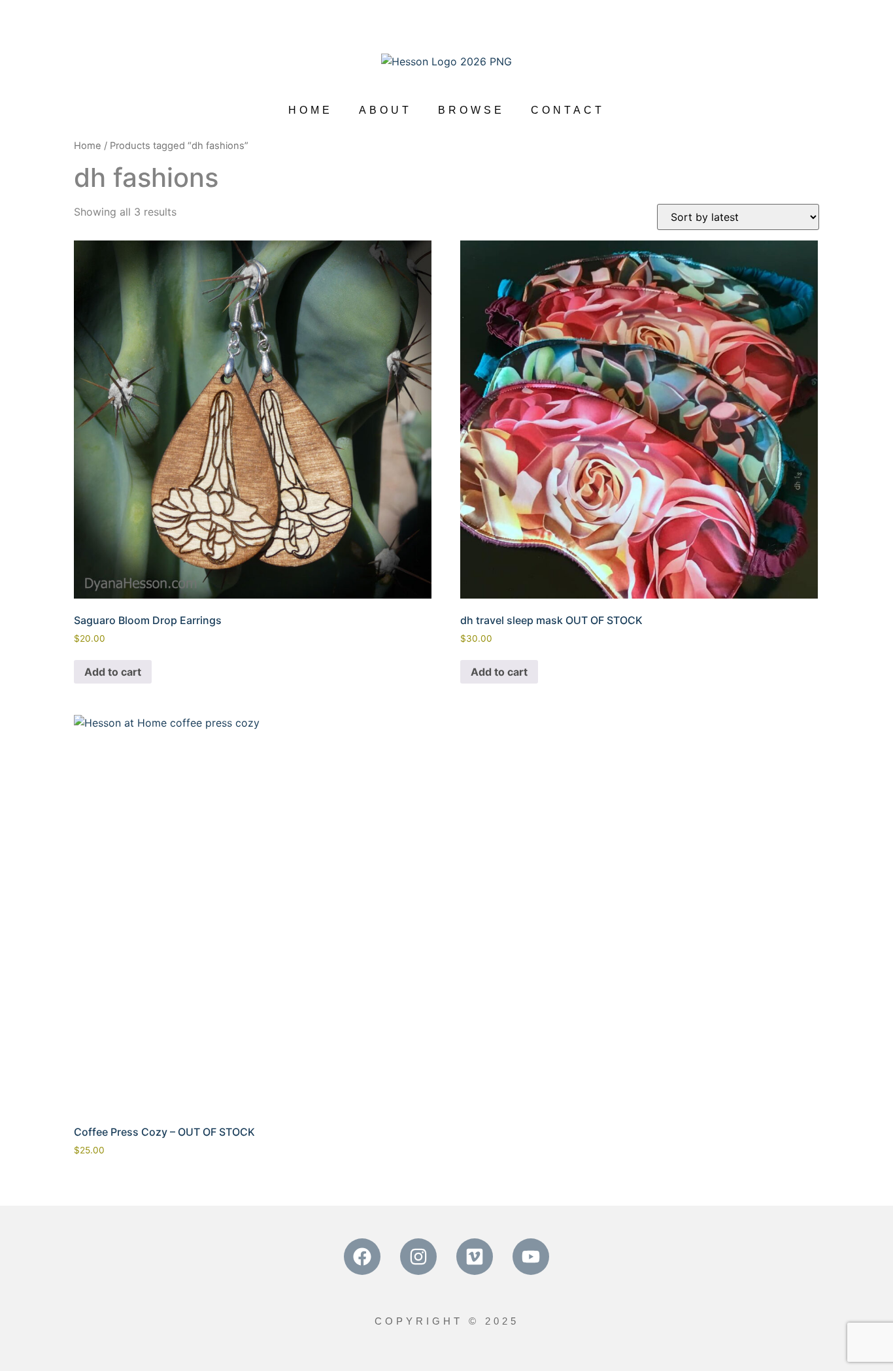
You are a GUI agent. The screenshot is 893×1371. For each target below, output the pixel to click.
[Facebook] (362, 1256)
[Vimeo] (474, 1256)
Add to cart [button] (112, 671)
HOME (310, 110)
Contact (568, 110)
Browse (471, 110)
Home (87, 146)
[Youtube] (531, 1256)
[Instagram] (418, 1256)
